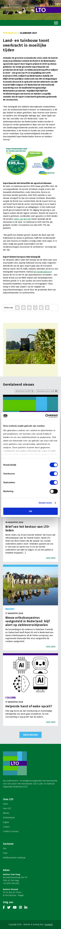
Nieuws (6, 813)
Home (5, 804)
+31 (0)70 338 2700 (11, 883)
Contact (6, 827)
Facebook (4, 908)
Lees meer (51, 558)
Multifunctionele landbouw (14, 857)
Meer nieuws (30, 734)
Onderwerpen (9, 817)
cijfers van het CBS (22, 219)
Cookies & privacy (11, 831)
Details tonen (45, 503)
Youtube (14, 908)
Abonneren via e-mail (45, 391)
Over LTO (7, 808)
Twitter (8, 908)
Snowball (49, 924)
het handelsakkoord (42, 272)
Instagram (20, 908)
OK (30, 511)
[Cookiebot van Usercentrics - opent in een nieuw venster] (45, 416)
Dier (5, 848)
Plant (5, 853)
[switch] (54, 473)
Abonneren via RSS (23, 391)
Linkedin (25, 908)
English (6, 822)
